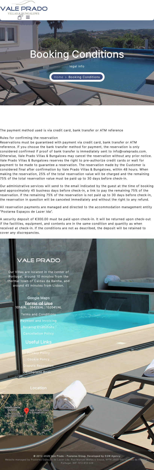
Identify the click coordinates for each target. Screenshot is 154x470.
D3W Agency (113, 456)
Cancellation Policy (38, 333)
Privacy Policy (38, 353)
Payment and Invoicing (38, 320)
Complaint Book (38, 372)
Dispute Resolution (38, 365)
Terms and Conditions (38, 314)
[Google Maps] (38, 294)
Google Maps (38, 298)
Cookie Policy (38, 359)
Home (58, 77)
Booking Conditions (38, 327)
